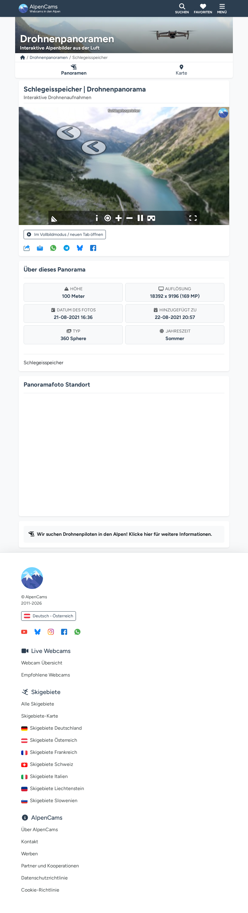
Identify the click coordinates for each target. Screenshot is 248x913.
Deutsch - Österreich (53, 616)
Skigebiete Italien (49, 776)
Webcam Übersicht (41, 663)
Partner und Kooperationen (50, 866)
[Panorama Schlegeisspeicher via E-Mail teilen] (40, 247)
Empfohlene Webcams (45, 675)
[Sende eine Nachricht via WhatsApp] (77, 631)
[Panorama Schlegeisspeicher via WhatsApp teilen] (53, 247)
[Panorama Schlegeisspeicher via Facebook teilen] (93, 247)
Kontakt (29, 841)
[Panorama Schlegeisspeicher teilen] (27, 247)
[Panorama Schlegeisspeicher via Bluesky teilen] (80, 247)
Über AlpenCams (39, 829)
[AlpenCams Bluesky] (37, 631)
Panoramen (73, 73)
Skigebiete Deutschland (56, 728)
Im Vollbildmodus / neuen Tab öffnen (68, 234)
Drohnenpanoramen (49, 57)
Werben (29, 854)
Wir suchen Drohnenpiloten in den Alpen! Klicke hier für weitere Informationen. (124, 534)
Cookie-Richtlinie (40, 890)
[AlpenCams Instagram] (51, 631)
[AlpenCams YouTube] (24, 631)
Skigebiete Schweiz (51, 764)
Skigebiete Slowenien (53, 800)
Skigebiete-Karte (39, 716)
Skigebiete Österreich (53, 740)
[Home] (22, 57)
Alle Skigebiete (37, 704)
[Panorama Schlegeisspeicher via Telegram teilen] (67, 247)
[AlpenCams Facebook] (64, 631)
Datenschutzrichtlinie (44, 878)
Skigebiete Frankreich (53, 752)
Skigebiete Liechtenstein (57, 788)
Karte (181, 73)
